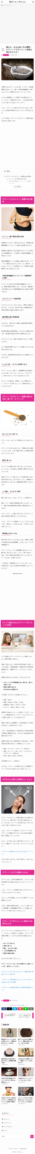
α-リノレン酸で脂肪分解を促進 (17, 179)
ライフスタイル (8, 1126)
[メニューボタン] (2, 2)
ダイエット (6, 54)
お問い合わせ (23, 1148)
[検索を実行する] (32, 1136)
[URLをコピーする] (31, 1008)
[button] (4, 1008)
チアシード (14, 1000)
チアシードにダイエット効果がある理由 (18, 176)
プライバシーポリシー (14, 1148)
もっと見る (17, 186)
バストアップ (7, 1123)
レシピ (5, 1130)
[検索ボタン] (33, 2)
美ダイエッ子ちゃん (17, 2)
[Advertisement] (17, 24)
